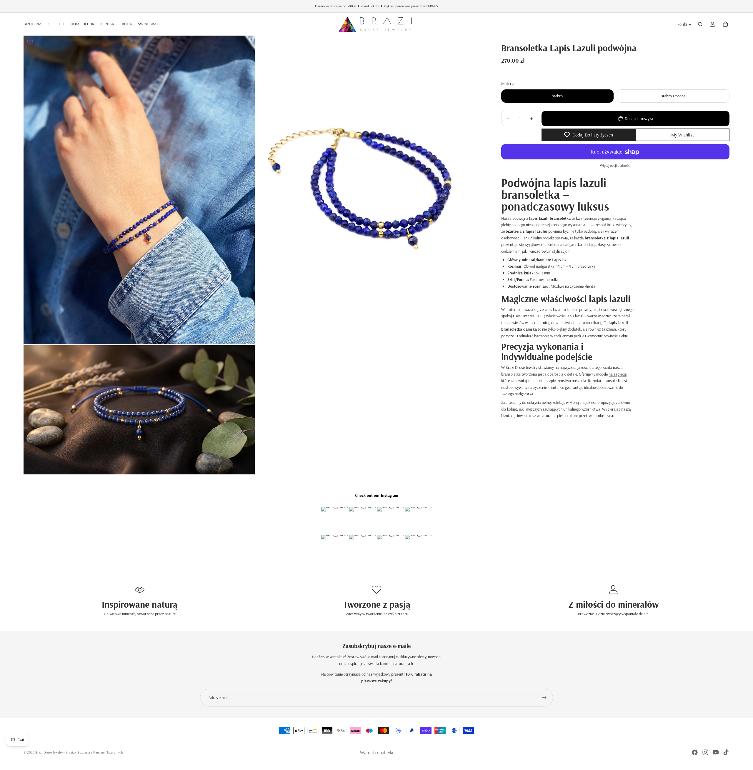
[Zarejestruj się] (544, 697)
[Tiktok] (725, 752)
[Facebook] (694, 752)
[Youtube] (715, 752)
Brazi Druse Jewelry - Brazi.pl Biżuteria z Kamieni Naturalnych (79, 752)
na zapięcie (618, 374)
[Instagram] (705, 752)
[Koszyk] (725, 24)
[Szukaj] (700, 24)
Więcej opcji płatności (615, 165)
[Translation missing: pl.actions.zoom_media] (139, 190)
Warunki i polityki (376, 752)
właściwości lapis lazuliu (566, 316)
